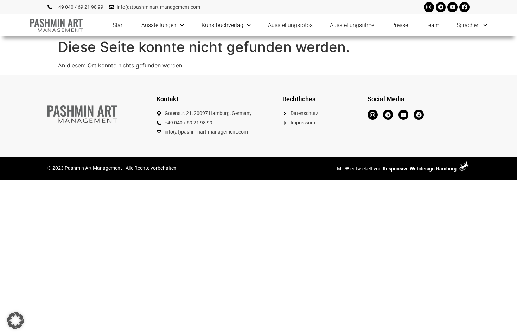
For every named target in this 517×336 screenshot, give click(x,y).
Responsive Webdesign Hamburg (420, 169)
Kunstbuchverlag (222, 25)
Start (118, 25)
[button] (15, 320)
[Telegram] (441, 7)
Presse (399, 25)
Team (432, 25)
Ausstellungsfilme (352, 25)
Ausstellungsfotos (290, 25)
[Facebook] (464, 7)
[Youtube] (452, 7)
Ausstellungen (159, 25)
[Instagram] (429, 7)
